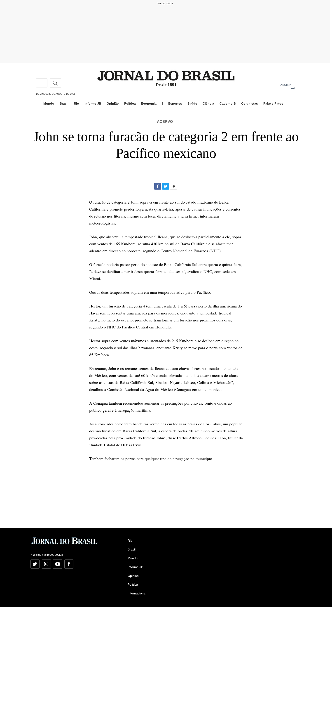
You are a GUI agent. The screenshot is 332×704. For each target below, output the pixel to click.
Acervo (165, 122)
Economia (149, 103)
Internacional (137, 593)
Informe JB (92, 103)
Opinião (113, 103)
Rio (76, 103)
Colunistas (249, 103)
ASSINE (285, 84)
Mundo (48, 103)
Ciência (208, 103)
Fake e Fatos (273, 103)
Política (130, 103)
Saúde (192, 103)
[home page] (166, 75)
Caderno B (228, 103)
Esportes (175, 103)
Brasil (64, 103)
